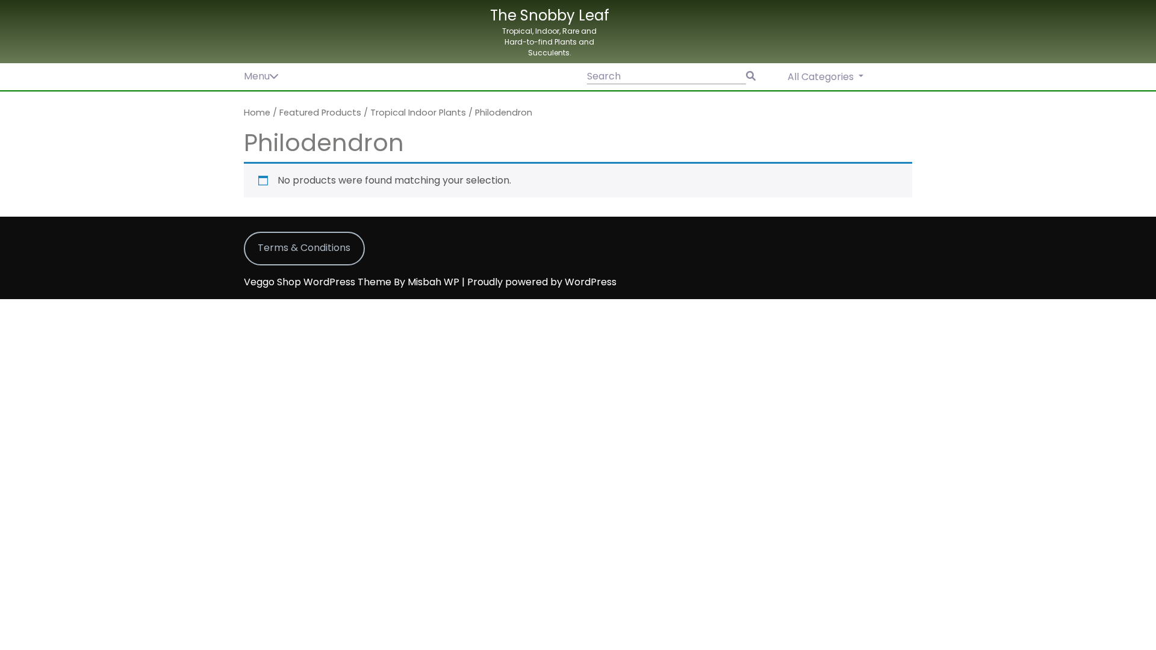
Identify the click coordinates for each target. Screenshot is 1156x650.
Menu (257, 76)
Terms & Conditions (304, 248)
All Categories (822, 77)
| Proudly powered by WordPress (539, 282)
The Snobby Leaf (549, 15)
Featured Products (320, 113)
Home (257, 113)
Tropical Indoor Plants (418, 113)
